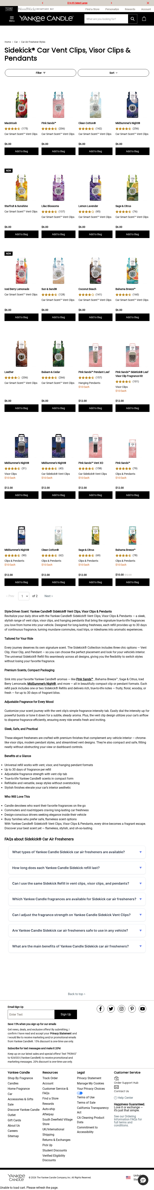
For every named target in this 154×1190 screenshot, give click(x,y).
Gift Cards (14, 1120)
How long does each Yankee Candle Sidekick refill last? (56, 868)
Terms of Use (85, 1097)
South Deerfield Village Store (57, 1122)
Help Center (125, 1097)
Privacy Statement (61, 1033)
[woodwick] (27, 9)
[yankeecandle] (9, 9)
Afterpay (48, 1114)
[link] (16, 129)
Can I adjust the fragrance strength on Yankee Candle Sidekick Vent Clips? (71, 915)
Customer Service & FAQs (55, 1091)
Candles (13, 1083)
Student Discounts (54, 1150)
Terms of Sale (86, 1102)
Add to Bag (21, 151)
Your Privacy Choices (91, 1088)
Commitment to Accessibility (87, 1130)
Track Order (50, 1078)
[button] (143, 1180)
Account (47, 1083)
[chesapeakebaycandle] (45, 9)
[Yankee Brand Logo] (46, 19)
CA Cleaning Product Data (90, 1120)
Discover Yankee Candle (23, 1110)
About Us (14, 1125)
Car (16, 42)
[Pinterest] (132, 1009)
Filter (39, 72)
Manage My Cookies (90, 1083)
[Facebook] (100, 1009)
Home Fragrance (19, 1088)
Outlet (12, 1115)
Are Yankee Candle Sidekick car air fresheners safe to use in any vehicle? (70, 930)
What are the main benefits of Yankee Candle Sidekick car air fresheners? (70, 946)
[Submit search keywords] (132, 18)
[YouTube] (142, 1009)
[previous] (43, 3)
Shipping (48, 1134)
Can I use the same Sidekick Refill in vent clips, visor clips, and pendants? (70, 883)
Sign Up (66, 1014)
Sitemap (13, 1136)
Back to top (75, 994)
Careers (13, 1131)
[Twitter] (111, 1009)
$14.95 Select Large (77, 3)
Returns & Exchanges (56, 1140)
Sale (11, 1104)
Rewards (48, 1104)
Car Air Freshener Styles (33, 42)
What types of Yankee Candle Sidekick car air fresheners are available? (68, 852)
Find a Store (50, 1098)
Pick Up (47, 1145)
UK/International (53, 1129)
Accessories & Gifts (20, 1099)
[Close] (148, 3)
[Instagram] (121, 1009)
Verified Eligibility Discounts (53, 1158)
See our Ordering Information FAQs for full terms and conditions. (128, 1121)
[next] (111, 3)
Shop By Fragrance (20, 1078)
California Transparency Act (93, 1110)
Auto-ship (48, 1109)
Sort (111, 72)
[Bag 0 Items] (144, 18)
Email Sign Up (15, 1006)
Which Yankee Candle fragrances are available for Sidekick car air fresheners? (74, 899)
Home (8, 42)
